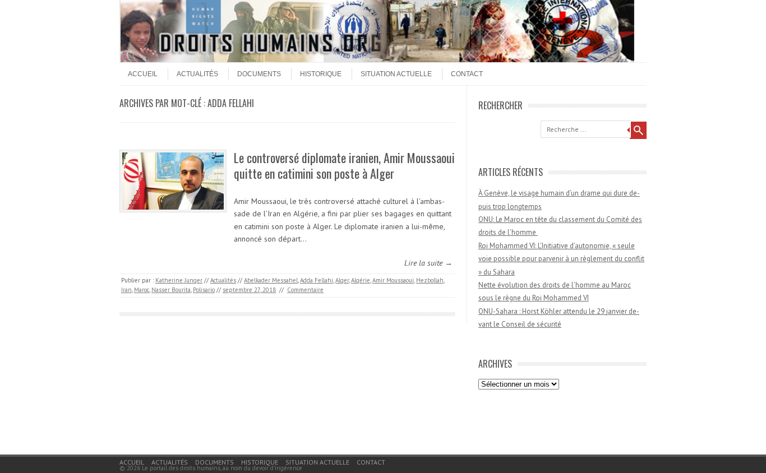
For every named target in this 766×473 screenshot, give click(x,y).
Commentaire (305, 290)
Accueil (143, 74)
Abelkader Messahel (271, 280)
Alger (342, 280)
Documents (259, 74)
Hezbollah (430, 280)
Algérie (360, 280)
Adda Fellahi (316, 280)
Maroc (141, 290)
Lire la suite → (428, 263)
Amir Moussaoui (393, 280)
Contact (467, 74)
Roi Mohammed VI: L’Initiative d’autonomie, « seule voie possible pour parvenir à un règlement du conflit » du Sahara (561, 259)
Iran (126, 290)
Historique (321, 74)
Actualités (197, 74)
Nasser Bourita (171, 290)
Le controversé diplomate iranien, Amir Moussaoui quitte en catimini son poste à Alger (344, 166)
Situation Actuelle (396, 74)
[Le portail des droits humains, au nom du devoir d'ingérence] (377, 59)
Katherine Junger (178, 280)
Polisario (204, 290)
